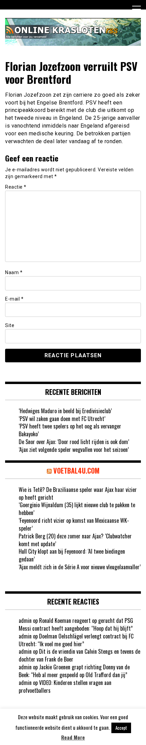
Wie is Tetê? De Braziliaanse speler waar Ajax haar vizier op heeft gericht (78, 493)
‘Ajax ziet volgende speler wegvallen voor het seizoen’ (74, 449)
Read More (73, 737)
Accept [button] (121, 727)
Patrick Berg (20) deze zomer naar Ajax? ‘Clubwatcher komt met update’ (75, 540)
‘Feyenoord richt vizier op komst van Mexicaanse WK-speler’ (74, 524)
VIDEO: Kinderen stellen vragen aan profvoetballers (65, 686)
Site (9, 325)
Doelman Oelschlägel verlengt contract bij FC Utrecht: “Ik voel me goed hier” (76, 640)
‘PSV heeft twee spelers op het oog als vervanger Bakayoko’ (70, 430)
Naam (13, 272)
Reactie (15, 187)
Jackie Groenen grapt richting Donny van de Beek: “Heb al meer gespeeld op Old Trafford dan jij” (74, 671)
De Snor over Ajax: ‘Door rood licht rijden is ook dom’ (74, 442)
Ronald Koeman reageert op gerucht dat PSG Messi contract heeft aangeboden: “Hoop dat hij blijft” (76, 624)
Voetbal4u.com (76, 470)
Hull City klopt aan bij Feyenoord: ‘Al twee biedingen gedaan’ (72, 555)
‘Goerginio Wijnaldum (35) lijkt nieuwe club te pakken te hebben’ (77, 509)
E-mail (14, 299)
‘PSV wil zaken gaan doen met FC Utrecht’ (62, 419)
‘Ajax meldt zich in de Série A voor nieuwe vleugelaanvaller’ (80, 567)
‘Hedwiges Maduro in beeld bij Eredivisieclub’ (65, 411)
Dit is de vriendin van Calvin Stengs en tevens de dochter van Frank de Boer (79, 655)
